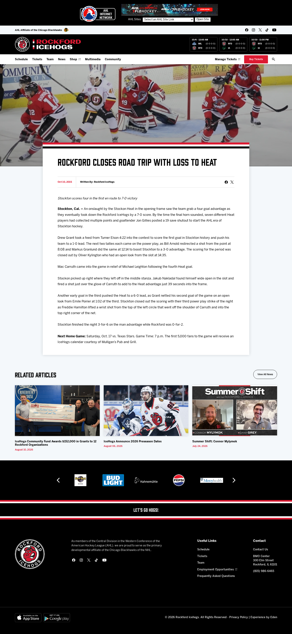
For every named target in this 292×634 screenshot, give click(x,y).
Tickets (37, 59)
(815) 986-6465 (263, 571)
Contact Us (260, 549)
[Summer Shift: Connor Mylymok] (234, 410)
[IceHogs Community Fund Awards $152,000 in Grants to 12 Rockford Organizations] (57, 410)
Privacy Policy (238, 617)
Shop (73, 59)
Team (50, 59)
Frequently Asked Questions (216, 576)
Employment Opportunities (215, 569)
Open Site (202, 19)
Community (113, 59)
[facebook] (246, 30)
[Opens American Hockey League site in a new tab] (97, 14)
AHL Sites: (135, 19)
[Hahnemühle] (146, 480)
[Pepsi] (179, 480)
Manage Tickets (226, 59)
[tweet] (232, 182)
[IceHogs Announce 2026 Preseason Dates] (146, 410)
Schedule (21, 59)
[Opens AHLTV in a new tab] (169, 9)
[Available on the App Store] (28, 617)
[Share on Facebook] (226, 182)
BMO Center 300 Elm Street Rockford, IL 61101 (265, 560)
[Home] (48, 44)
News (61, 59)
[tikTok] (267, 30)
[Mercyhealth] (211, 480)
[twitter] (260, 30)
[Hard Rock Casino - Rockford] (80, 480)
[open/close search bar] (273, 59)
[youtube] (274, 30)
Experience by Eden (263, 617)
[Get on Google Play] (57, 617)
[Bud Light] (113, 480)
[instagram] (253, 30)
